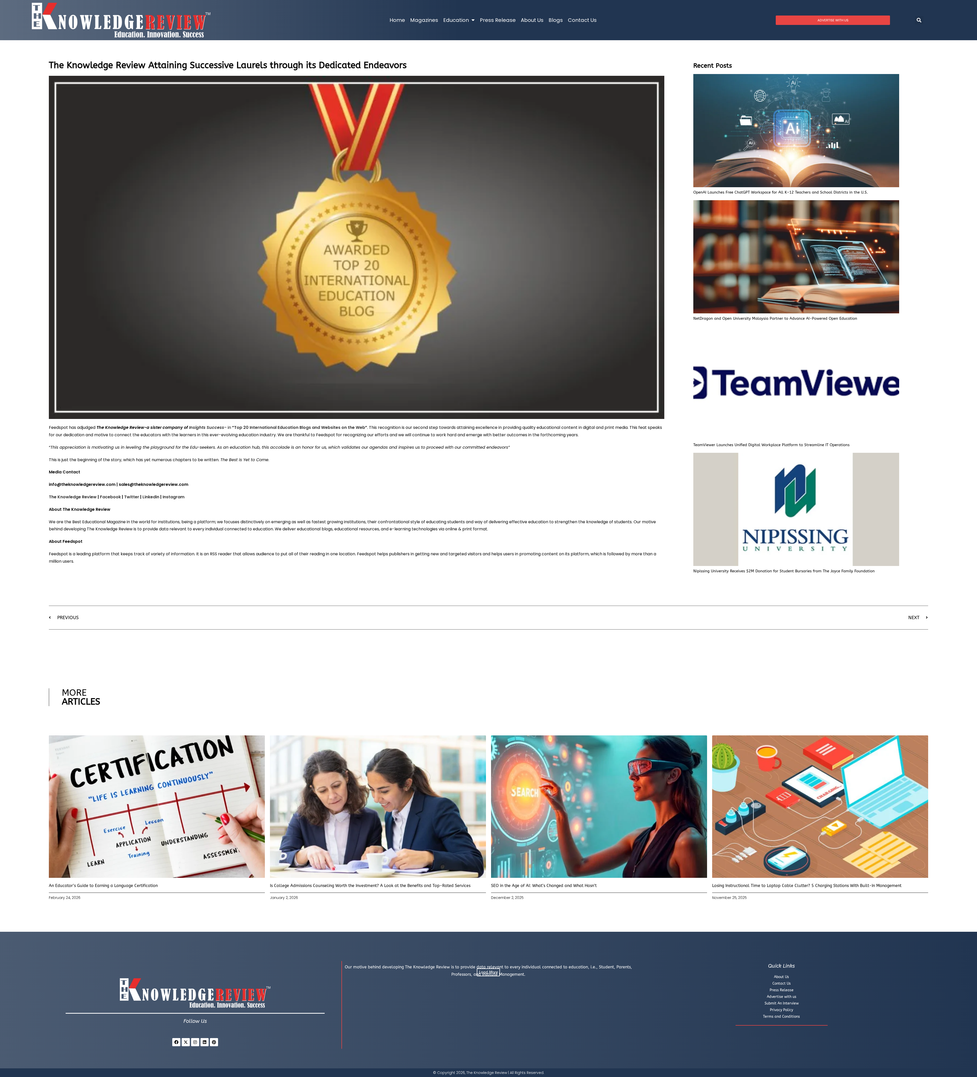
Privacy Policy (781, 1010)
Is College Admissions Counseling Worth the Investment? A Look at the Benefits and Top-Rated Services (370, 885)
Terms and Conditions (781, 1016)
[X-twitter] (186, 1042)
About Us (532, 20)
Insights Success (206, 427)
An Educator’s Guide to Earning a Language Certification (103, 885)
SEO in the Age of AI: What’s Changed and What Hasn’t (544, 885)
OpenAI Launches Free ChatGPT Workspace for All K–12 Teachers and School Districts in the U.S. (780, 192)
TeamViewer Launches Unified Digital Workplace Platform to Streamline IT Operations (771, 445)
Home (397, 20)
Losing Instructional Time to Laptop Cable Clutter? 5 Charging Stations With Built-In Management (806, 885)
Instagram (173, 497)
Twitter (131, 497)
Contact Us (582, 20)
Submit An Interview (782, 1003)
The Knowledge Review (73, 497)
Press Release (498, 20)
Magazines (424, 20)
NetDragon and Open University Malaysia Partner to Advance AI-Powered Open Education (775, 318)
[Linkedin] (204, 1042)
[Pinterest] (214, 1042)
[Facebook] (176, 1042)
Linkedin (150, 497)
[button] (919, 20)
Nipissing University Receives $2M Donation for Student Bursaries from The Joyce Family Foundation (784, 571)
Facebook (110, 497)
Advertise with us (781, 997)
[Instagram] (195, 1042)
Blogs (556, 20)
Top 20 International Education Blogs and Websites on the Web (299, 427)
